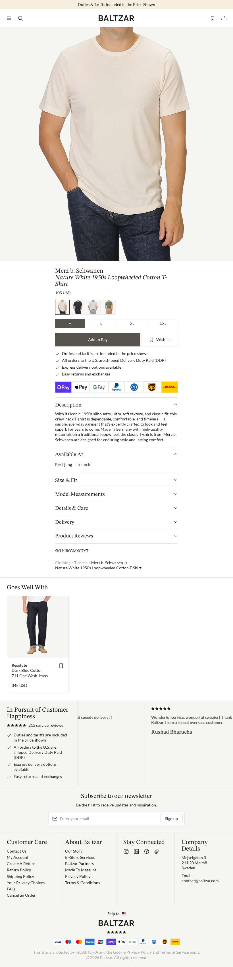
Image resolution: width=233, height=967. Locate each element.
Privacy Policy (77, 876)
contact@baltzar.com (200, 880)
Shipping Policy (20, 876)
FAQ (11, 888)
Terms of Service (174, 952)
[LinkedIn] (136, 851)
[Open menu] (9, 18)
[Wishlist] (212, 18)
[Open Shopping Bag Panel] (223, 18)
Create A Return (21, 863)
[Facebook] (146, 851)
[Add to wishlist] (61, 665)
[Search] (20, 18)
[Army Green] (109, 307)
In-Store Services (80, 857)
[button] (35, 725)
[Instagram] (126, 851)
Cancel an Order (21, 895)
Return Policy (19, 869)
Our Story (73, 851)
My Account (17, 857)
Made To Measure (80, 869)
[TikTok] (157, 851)
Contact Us (16, 851)
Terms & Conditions (82, 882)
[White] (93, 307)
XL (132, 323)
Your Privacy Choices (26, 882)
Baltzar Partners (79, 863)
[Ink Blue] (78, 307)
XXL (163, 323)
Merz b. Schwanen (79, 271)
